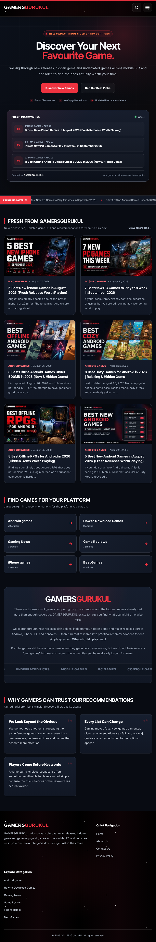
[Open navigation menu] (147, 7)
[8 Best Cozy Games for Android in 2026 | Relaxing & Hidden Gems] (116, 340)
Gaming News (12, 895)
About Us (102, 841)
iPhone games (18, 281)
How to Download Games (19, 887)
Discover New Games (60, 88)
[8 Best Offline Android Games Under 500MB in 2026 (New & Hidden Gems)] (39, 340)
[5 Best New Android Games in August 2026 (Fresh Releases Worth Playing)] (116, 424)
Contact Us (103, 848)
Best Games (11, 917)
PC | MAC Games (95, 281)
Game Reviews (13, 902)
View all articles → (140, 227)
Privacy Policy (104, 855)
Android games (19, 365)
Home (99, 833)
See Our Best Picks (97, 88)
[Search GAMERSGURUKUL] (136, 7)
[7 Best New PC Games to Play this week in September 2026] (116, 256)
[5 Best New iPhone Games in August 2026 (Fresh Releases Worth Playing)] (39, 256)
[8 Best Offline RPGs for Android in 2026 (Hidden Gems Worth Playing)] (39, 424)
